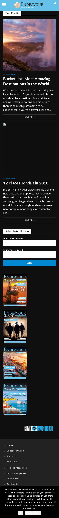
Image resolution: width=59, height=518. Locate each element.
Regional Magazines (17, 467)
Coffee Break (10, 75)
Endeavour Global (15, 450)
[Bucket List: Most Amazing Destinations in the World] (29, 44)
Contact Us (12, 456)
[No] (55, 501)
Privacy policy (32, 513)
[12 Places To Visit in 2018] (29, 149)
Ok (21, 513)
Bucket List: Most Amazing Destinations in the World (26, 81)
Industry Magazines (16, 473)
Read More (29, 117)
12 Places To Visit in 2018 (25, 183)
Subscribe (12, 461)
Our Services (13, 478)
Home (10, 445)
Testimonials (13, 484)
